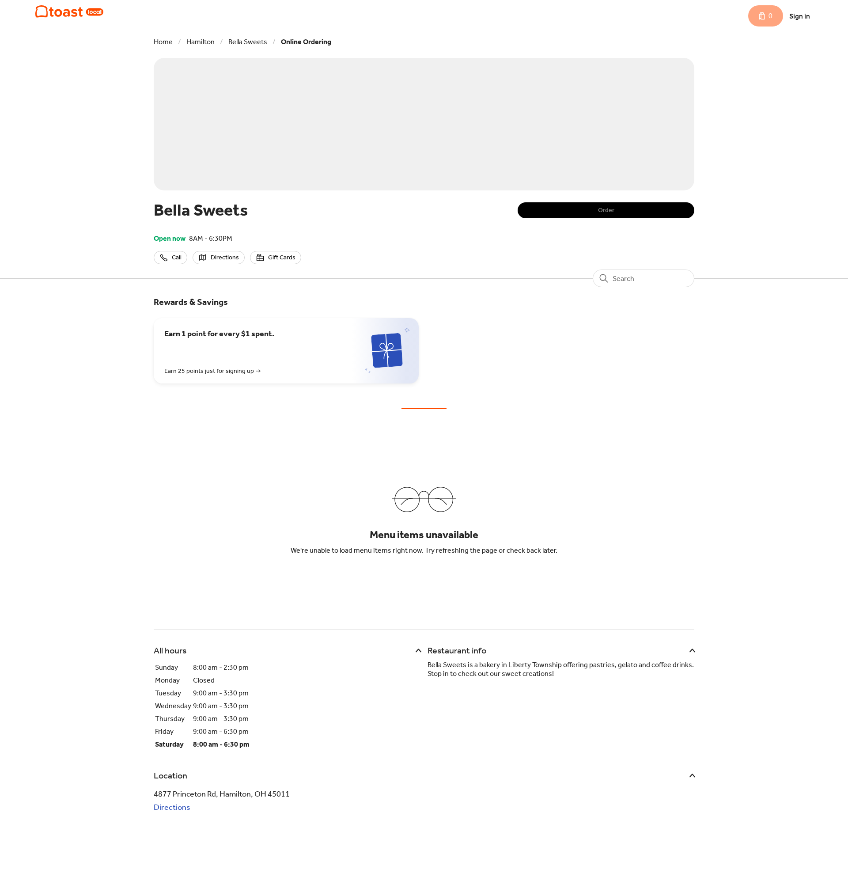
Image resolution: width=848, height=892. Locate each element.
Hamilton (200, 42)
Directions (172, 807)
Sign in (799, 16)
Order (606, 210)
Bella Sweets (247, 42)
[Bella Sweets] (69, 11)
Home (163, 42)
